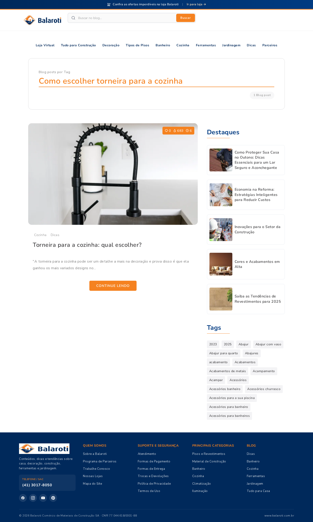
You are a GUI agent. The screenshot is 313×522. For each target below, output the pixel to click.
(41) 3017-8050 (37, 485)
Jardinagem (255, 484)
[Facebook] (23, 498)
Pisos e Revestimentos (208, 454)
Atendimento (147, 454)
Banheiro (198, 469)
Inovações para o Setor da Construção (258, 229)
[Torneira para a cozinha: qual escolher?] (113, 174)
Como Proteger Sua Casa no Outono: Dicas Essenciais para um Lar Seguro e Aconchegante (257, 160)
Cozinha (40, 235)
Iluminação (200, 491)
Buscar (185, 18)
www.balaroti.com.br (279, 515)
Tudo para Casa (258, 491)
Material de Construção (209, 461)
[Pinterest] (53, 498)
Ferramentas (256, 476)
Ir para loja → (196, 4)
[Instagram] (33, 498)
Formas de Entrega (151, 469)
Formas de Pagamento (154, 461)
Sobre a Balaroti (95, 454)
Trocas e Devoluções (153, 476)
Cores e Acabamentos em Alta (257, 264)
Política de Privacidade (154, 484)
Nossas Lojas (93, 476)
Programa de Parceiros (100, 461)
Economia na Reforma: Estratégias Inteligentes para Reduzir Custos (256, 194)
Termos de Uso (149, 491)
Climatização (201, 484)
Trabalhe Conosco (96, 469)
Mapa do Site (92, 484)
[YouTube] (43, 498)
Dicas (55, 235)
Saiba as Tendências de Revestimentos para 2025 (258, 299)
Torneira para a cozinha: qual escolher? (87, 245)
